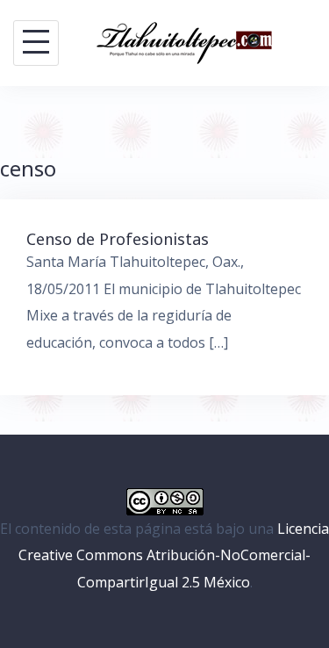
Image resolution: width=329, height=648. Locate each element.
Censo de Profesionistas (117, 238)
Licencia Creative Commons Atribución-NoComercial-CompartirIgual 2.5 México (173, 555)
